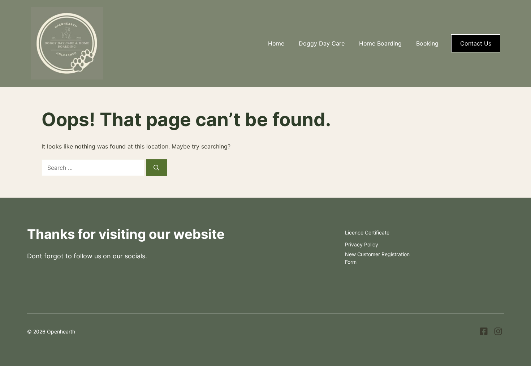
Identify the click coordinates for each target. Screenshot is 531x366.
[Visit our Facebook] (483, 331)
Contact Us (475, 43)
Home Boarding (380, 43)
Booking (427, 43)
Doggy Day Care (322, 43)
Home (276, 43)
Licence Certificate (367, 232)
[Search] (156, 167)
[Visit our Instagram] (498, 331)
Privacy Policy (361, 244)
